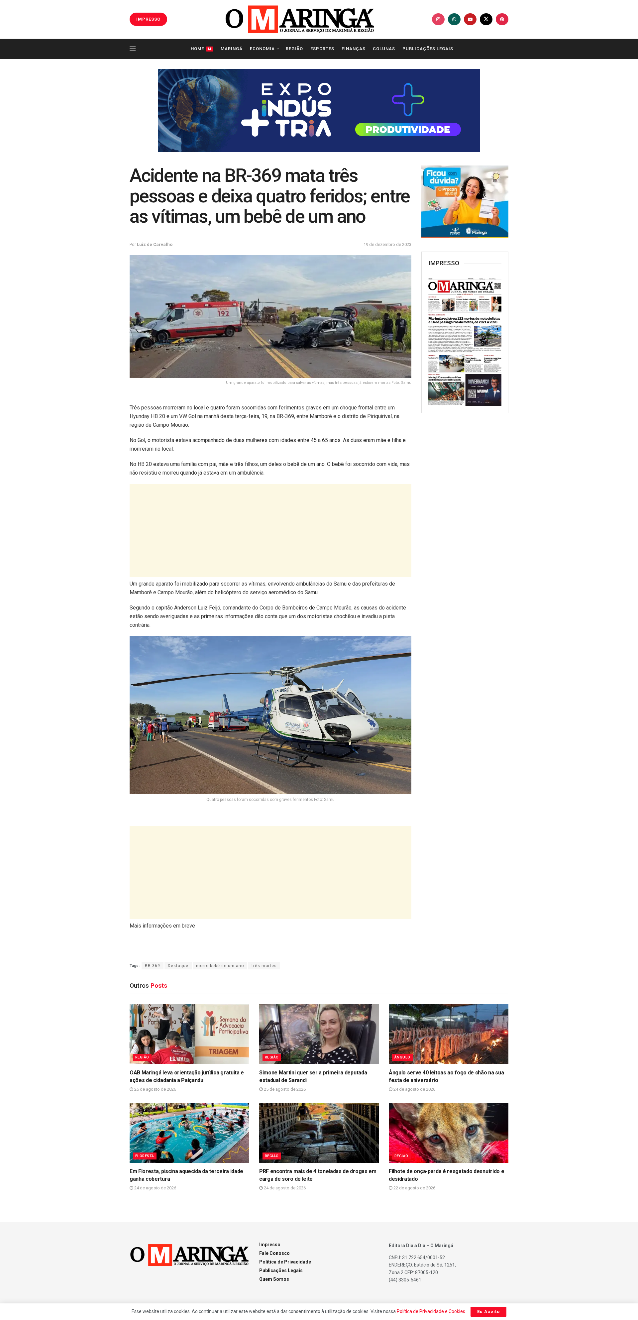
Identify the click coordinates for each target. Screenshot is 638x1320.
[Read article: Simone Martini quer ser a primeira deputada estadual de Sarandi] (319, 1034)
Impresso (269, 1244)
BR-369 (152, 965)
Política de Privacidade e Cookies (431, 1311)
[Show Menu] (133, 49)
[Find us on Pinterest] (502, 19)
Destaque (178, 965)
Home (201, 48)
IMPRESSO (148, 19)
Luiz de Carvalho (154, 244)
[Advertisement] (270, 530)
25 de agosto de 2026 (284, 1089)
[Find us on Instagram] (438, 19)
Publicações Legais (427, 48)
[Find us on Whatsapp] (454, 19)
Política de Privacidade (285, 1262)
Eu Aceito (488, 1311)
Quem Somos (274, 1279)
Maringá (232, 48)
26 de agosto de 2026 (154, 1089)
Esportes (322, 48)
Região (294, 48)
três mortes (264, 965)
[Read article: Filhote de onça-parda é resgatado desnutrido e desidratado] (448, 1133)
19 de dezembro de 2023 (387, 244)
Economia (262, 48)
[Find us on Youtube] (470, 19)
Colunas (384, 48)
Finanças (354, 48)
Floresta (144, 1156)
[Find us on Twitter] (486, 19)
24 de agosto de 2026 (413, 1089)
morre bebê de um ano (220, 965)
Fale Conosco (274, 1253)
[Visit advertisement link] (319, 110)
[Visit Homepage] (300, 19)
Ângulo (402, 1057)
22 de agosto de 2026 (413, 1187)
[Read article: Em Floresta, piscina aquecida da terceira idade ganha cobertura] (189, 1133)
